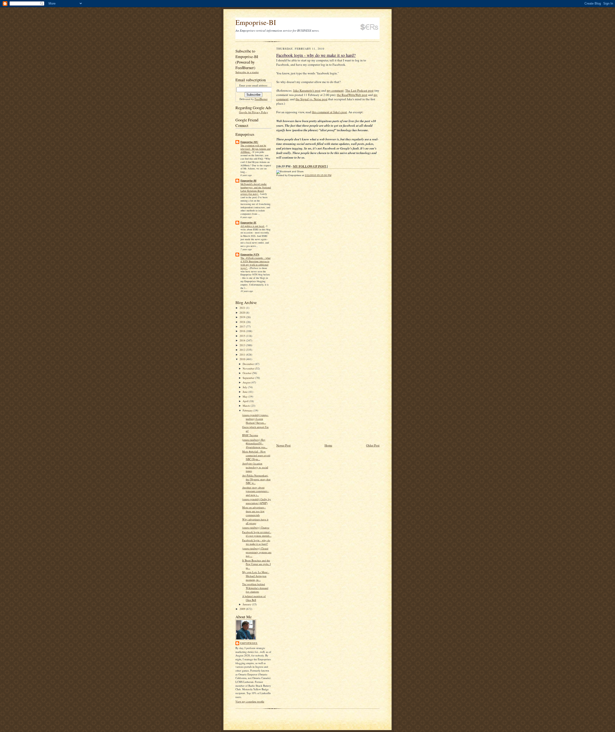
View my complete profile (249, 701)
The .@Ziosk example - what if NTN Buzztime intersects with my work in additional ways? (255, 262)
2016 (243, 331)
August (247, 382)
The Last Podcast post (359, 90)
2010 (243, 359)
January (247, 604)
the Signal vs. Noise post (311, 99)
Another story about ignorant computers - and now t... (255, 491)
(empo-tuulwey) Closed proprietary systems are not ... (256, 552)
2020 (243, 312)
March (247, 405)
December (249, 364)
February (248, 410)
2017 (243, 326)
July (245, 387)
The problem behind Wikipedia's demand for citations (255, 587)
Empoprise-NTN (249, 254)
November (249, 368)
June (245, 391)
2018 (243, 322)
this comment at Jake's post (329, 112)
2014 (243, 340)
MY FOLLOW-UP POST (309, 166)
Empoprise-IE (248, 223)
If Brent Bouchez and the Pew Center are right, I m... (256, 564)
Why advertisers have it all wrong (255, 521)
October (247, 373)
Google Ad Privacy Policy (253, 112)
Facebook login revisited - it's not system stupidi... (256, 534)
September (249, 378)
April (246, 401)
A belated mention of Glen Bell (254, 598)
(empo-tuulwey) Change (255, 527)
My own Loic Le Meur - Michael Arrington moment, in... (255, 575)
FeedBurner (261, 99)
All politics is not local (252, 226)
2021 (243, 307)
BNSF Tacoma (250, 435)
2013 (243, 345)
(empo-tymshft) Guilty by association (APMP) (256, 501)
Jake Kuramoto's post (306, 90)
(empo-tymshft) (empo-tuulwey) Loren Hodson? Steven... (255, 418)
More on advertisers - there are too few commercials (254, 511)
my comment (335, 90)
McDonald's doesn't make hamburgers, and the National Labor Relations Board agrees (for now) (255, 189)
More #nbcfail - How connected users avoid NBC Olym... (256, 455)
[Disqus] (328, 247)
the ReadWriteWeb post (352, 95)
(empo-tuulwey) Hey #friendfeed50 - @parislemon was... (254, 443)
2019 (243, 317)
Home (328, 445)
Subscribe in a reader (247, 72)
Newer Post (283, 445)
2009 (243, 609)
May (245, 396)
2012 (243, 349)
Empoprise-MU (249, 142)
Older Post (373, 445)
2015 (243, 336)
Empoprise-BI (255, 22)
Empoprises (249, 643)
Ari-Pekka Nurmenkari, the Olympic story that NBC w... (256, 479)
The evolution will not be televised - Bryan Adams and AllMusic (255, 149)
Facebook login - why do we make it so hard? (256, 542)
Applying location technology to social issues (255, 467)
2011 (243, 354)
